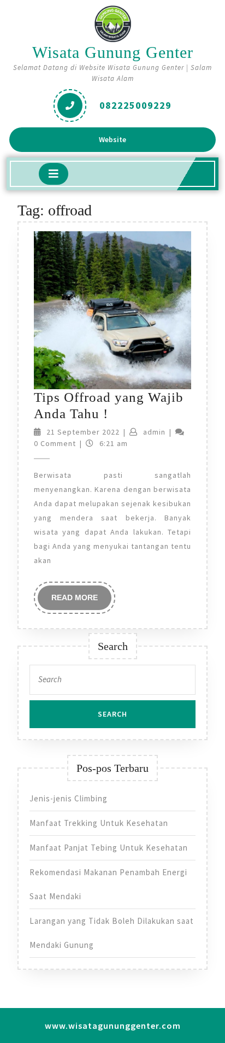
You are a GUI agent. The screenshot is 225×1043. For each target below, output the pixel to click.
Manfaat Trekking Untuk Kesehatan (98, 823)
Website (123, 143)
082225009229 (135, 105)
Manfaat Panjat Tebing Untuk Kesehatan (108, 847)
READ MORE (81, 601)
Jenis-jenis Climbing (68, 798)
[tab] (53, 174)
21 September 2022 (83, 432)
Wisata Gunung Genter (112, 52)
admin (154, 432)
